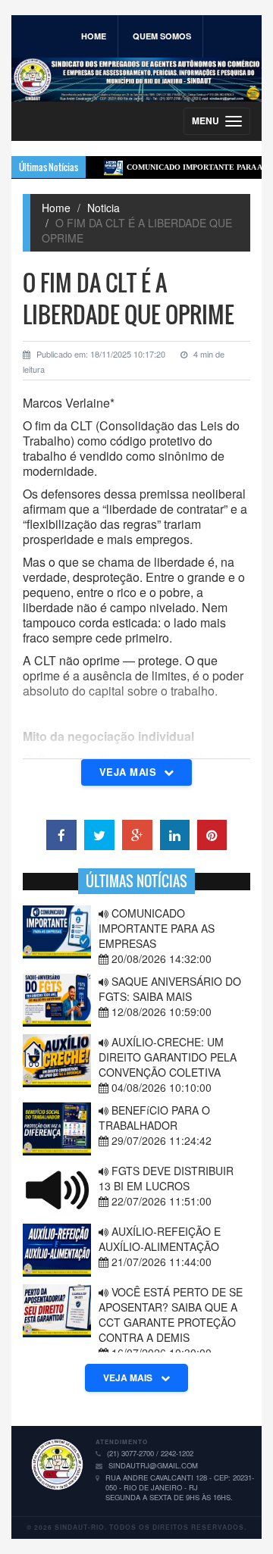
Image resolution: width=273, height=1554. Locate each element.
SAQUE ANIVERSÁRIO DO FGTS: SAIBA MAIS (170, 989)
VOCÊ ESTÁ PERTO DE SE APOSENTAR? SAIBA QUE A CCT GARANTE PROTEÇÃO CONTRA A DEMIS (171, 1314)
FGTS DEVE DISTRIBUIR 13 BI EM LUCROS (166, 1178)
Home (93, 36)
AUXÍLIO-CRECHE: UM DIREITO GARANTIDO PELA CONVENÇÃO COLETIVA (168, 1057)
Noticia (103, 207)
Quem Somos (162, 36)
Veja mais (129, 771)
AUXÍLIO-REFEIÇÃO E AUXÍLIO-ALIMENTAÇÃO (160, 1239)
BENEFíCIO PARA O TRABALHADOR (154, 1117)
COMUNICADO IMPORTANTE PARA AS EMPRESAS (157, 928)
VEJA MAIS (129, 1377)
